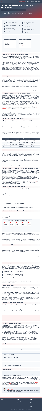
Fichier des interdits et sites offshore (10, 29)
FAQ (25, 1)
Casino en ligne (21, 1)
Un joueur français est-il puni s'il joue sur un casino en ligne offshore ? (15, 349)
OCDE (10, 383)
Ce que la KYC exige (26, 23)
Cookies (31, 406)
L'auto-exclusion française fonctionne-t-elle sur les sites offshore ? (14, 360)
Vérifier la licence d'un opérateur (28, 25)
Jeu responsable (26, 32)
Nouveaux (32, 1)
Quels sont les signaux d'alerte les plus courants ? (12, 362)
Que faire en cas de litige (27, 26)
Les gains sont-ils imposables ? (9, 354)
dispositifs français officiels (32, 181)
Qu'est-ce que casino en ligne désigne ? (11, 22)
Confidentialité (32, 405)
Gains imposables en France (9, 28)
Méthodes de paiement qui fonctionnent (11, 31)
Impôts (28, 1)
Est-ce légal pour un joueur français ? (10, 23)
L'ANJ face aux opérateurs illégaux (29, 29)
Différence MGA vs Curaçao (9, 26)
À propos (36, 1)
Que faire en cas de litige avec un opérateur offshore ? (12, 365)
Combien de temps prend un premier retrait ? (11, 357)
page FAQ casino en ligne (33, 71)
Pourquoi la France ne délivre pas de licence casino (12, 25)
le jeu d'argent (36, 382)
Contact (39, 1)
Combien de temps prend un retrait (29, 22)
